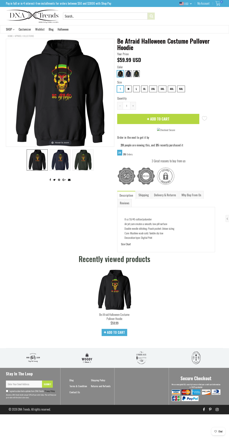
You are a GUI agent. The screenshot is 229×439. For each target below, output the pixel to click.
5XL (181, 89)
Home (10, 36)
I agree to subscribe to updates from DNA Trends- (32, 391)
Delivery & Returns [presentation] (165, 195)
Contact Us (74, 392)
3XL (162, 89)
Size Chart (126, 244)
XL (144, 89)
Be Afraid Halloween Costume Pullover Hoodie (114, 316)
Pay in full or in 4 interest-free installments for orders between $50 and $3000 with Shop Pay (58, 3)
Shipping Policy (98, 380)
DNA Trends (24, 409)
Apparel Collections (24, 36)
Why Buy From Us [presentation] (191, 195)
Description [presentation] (126, 195)
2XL (153, 89)
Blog (51, 29)
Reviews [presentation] (124, 203)
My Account (203, 3)
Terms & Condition (78, 386)
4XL (172, 89)
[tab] (126, 195)
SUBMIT (47, 384)
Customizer (25, 29)
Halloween (63, 29)
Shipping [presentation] (143, 195)
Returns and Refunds (101, 386)
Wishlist (40, 29)
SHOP (9, 29)
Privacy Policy (49, 391)
